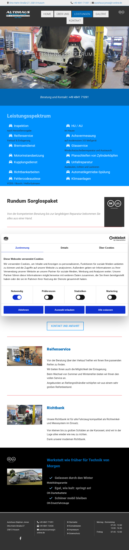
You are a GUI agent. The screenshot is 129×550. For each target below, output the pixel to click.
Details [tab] (64, 247)
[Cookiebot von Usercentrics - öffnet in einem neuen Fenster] (111, 238)
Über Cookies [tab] (106, 247)
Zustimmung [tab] (22, 247)
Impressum (74, 530)
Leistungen (82, 14)
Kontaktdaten (75, 526)
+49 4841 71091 (81, 3)
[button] (65, 326)
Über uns (62, 14)
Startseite (73, 522)
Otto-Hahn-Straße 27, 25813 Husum (26, 3)
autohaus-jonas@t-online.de (108, 3)
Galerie (100, 14)
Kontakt (75, 20)
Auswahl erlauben (64, 309)
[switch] (48, 297)
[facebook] (20, 538)
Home (47, 14)
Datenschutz (74, 533)
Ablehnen (23, 309)
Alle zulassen (105, 309)
